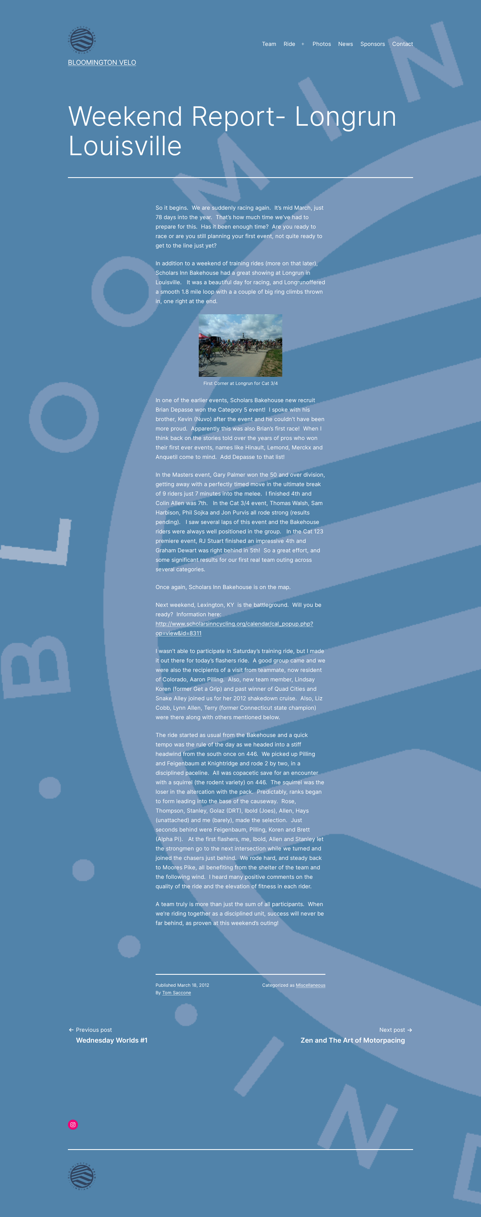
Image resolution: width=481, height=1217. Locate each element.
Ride (289, 44)
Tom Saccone (176, 992)
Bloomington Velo (102, 62)
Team (269, 44)
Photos (322, 44)
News (345, 44)
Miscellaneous (310, 985)
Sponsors (372, 44)
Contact (402, 44)
